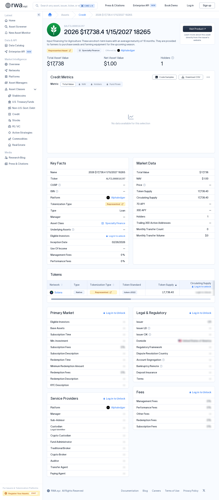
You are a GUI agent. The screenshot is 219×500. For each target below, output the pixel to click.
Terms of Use (172, 490)
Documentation (130, 490)
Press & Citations (115, 5)
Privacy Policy (190, 490)
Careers (156, 490)
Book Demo (171, 5)
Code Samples (166, 77)
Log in (190, 5)
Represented (113, 204)
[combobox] (65, 5)
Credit (82, 15)
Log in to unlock (117, 236)
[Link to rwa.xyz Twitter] (203, 490)
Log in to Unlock (115, 313)
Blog (145, 490)
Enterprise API (144, 6)
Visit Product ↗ (197, 29)
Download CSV (193, 77)
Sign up (207, 5)
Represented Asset (58, 50)
